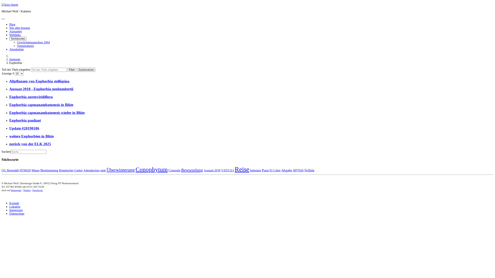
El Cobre (275, 170)
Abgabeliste (16, 49)
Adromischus (91, 170)
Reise (242, 169)
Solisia (309, 170)
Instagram (16, 190)
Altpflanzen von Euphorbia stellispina (39, 81)
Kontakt (14, 203)
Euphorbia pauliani (25, 120)
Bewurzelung (192, 170)
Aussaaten (15, 31)
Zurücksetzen (86, 69)
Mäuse (36, 170)
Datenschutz (16, 213)
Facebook (37, 190)
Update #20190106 (24, 128)
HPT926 (298, 170)
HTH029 (25, 170)
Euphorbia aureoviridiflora (31, 97)
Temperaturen (25, 45)
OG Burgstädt (10, 170)
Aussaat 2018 (212, 170)
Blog (12, 24)
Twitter (27, 190)
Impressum (16, 210)
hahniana (255, 170)
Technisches (18, 38)
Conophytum (152, 169)
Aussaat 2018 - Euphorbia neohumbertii (41, 89)
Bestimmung (49, 170)
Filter (72, 69)
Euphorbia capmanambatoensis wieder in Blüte (47, 113)
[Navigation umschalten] (3, 18)
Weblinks (15, 34)
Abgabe (286, 170)
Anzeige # (8, 73)
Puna (265, 170)
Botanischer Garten (71, 170)
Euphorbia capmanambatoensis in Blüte (41, 105)
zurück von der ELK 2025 (30, 144)
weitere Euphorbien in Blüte (31, 136)
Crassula (174, 170)
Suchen (6, 151)
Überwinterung (121, 169)
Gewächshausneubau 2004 (33, 42)
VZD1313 (227, 170)
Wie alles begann (19, 28)
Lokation (14, 206)
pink (103, 170)
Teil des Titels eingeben (16, 69)
